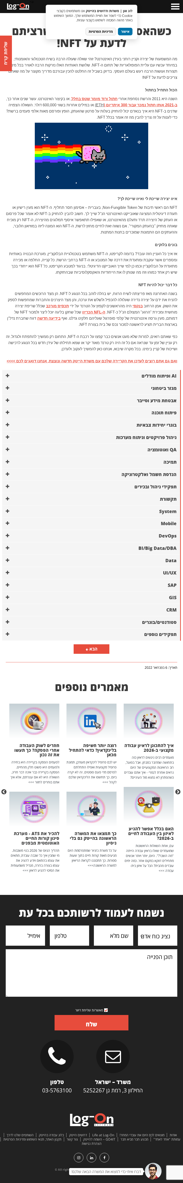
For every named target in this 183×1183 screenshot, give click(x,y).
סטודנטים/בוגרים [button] (159, 622)
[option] (148, 788)
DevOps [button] (168, 536)
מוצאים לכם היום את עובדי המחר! (142, 1135)
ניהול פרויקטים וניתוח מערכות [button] (146, 437)
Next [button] (4, 791)
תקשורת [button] (168, 499)
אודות (173, 1135)
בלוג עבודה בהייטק (51, 1135)
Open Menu (175, 6)
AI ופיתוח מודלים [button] (159, 376)
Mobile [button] (169, 523)
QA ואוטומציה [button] (162, 450)
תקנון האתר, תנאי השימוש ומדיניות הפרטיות (32, 1139)
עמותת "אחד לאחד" (166, 1139)
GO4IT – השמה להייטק (99, 1139)
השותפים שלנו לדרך (20, 1135)
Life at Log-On (103, 1135)
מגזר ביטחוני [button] (164, 388)
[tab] (91, 376)
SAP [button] (172, 585)
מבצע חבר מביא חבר (134, 1139)
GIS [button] (173, 597)
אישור (125, 31)
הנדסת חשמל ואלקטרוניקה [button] (149, 474)
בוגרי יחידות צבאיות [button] (157, 425)
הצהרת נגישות (92, 1143)
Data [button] (171, 560)
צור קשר (72, 1139)
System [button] (168, 511)
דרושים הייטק (78, 1135)
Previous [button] (178, 791)
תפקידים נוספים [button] (160, 634)
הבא (92, 649)
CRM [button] (171, 610)
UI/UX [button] (170, 573)
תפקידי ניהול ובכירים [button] (155, 487)
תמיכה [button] (170, 462)
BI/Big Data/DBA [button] (157, 548)
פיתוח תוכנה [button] (164, 413)
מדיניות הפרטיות (101, 31)
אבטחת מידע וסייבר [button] (157, 400)
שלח (91, 1024)
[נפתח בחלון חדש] (104, 1157)
